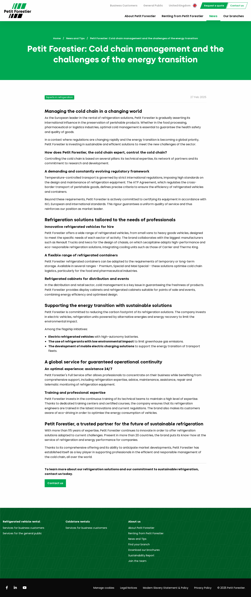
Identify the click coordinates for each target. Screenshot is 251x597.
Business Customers (123, 5)
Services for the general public (22, 533)
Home (57, 38)
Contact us (237, 5)
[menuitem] (123, 5)
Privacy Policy (202, 588)
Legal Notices (128, 588)
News (213, 16)
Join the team (137, 561)
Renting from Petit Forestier (182, 16)
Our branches (233, 16)
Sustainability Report (141, 555)
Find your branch (139, 544)
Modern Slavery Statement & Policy (165, 588)
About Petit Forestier (140, 16)
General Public (153, 5)
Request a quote (214, 5)
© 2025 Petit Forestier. (231, 588)
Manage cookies (103, 588)
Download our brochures (144, 550)
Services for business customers (23, 528)
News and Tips (75, 38)
